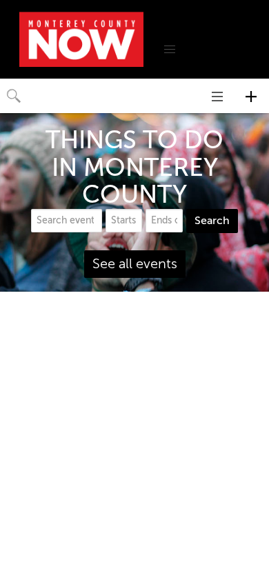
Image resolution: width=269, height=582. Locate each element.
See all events (134, 264)
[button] (170, 50)
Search (212, 220)
